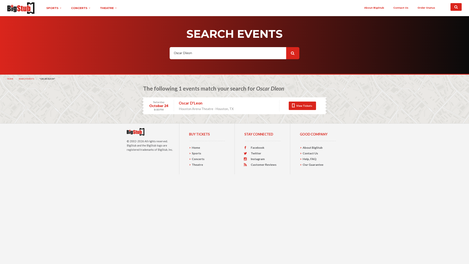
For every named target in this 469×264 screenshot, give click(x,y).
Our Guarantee (313, 164)
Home (10, 79)
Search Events (26, 79)
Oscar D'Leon (190, 103)
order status (426, 7)
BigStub (131, 145)
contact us (400, 7)
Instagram (258, 158)
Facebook (257, 147)
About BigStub (374, 7)
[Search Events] (456, 7)
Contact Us (310, 153)
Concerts (198, 159)
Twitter (256, 153)
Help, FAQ (309, 159)
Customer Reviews (263, 164)
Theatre (197, 164)
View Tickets (304, 105)
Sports (196, 153)
